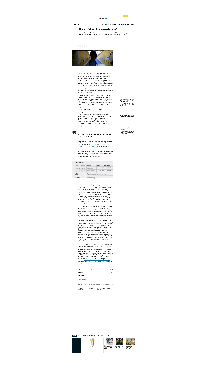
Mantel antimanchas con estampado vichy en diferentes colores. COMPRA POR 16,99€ (130, 347)
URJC (82, 284)
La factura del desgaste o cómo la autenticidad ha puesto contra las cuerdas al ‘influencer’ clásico (127, 90)
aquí (100, 289)
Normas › (111, 272)
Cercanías (122, 24)
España (103, 24)
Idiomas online (100, 335)
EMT (128, 24)
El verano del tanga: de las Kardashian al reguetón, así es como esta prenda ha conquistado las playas (127, 120)
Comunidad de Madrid (108, 24)
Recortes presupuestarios (97, 284)
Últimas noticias (131, 24)
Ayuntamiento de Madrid (116, 24)
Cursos (88, 335)
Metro (126, 24)
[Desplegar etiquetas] (112, 284)
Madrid (75, 24)
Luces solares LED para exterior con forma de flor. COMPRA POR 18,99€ (119, 346)
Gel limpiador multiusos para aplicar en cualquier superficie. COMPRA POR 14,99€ (108, 347)
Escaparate (74, 335)
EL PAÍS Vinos (107, 335)
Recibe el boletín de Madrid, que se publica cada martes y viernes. (89, 269)
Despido (103, 284)
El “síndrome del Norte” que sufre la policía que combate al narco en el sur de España (127, 104)
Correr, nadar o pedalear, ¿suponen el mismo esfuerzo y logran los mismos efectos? (127, 124)
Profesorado (107, 284)
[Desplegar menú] (73, 19)
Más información (80, 289)
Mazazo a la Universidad (84, 278)
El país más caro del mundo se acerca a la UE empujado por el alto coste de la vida (127, 116)
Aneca (98, 108)
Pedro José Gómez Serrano (82, 279)
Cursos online (93, 335)
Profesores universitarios (88, 284)
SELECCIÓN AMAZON (82, 335)
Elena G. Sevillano (89, 42)
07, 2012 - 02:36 (83, 43)
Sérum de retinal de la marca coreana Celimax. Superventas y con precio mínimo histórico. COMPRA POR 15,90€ (93, 351)
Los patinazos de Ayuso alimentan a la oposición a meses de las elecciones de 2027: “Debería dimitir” (127, 132)
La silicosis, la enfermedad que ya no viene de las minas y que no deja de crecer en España (127, 100)
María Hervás (81, 42)
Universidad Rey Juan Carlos (102, 85)
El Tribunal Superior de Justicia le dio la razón (97, 260)
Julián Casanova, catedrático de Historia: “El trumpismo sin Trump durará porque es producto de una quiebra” (127, 96)
